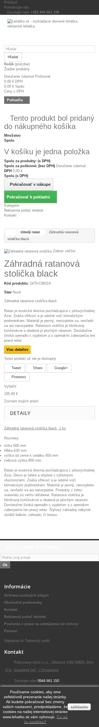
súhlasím (79, 707)
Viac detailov (17, 349)
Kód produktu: (16, 283)
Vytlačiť (10, 386)
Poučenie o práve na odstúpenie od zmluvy (41, 624)
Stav (8, 292)
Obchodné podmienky (23, 602)
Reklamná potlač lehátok (23, 210)
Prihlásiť (10, 2)
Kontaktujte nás (16, 7)
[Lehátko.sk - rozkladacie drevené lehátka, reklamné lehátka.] (49, 32)
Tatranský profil (37, 641)
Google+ (60, 368)
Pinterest (18, 377)
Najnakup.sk (14, 641)
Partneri (11, 631)
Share (37, 368)
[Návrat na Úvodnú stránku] (10, 232)
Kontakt (10, 215)
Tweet (15, 368)
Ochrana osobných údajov (26, 595)
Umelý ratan (30, 232)
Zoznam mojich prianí (21, 401)
